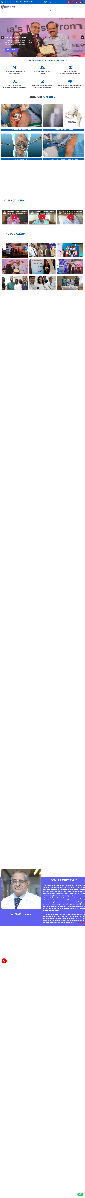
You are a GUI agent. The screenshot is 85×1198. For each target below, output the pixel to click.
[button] (50, 10)
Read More (81, 922)
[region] (42, 37)
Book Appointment (51, 2)
